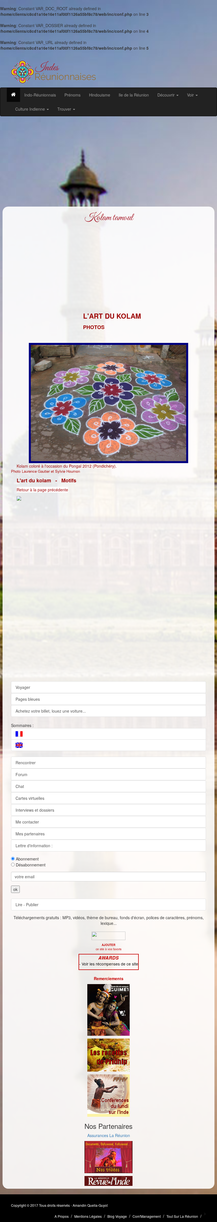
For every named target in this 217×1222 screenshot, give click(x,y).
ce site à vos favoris (108, 947)
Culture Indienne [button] (30, 109)
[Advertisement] (108, 161)
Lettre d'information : (34, 845)
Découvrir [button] (166, 95)
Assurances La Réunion (108, 1135)
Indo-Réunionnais (40, 95)
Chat (20, 786)
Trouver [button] (64, 109)
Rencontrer (26, 762)
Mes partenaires (30, 833)
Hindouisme (99, 95)
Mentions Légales (88, 1216)
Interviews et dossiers (35, 810)
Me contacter (27, 822)
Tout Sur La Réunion (182, 1216)
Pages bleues (28, 699)
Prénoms (72, 95)
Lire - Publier (27, 904)
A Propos (62, 1216)
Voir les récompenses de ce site (110, 964)
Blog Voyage (117, 1216)
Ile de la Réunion (134, 95)
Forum (21, 774)
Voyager (23, 687)
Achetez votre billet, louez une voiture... (51, 711)
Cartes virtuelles (30, 798)
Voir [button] (191, 95)
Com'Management (147, 1216)
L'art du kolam (34, 480)
